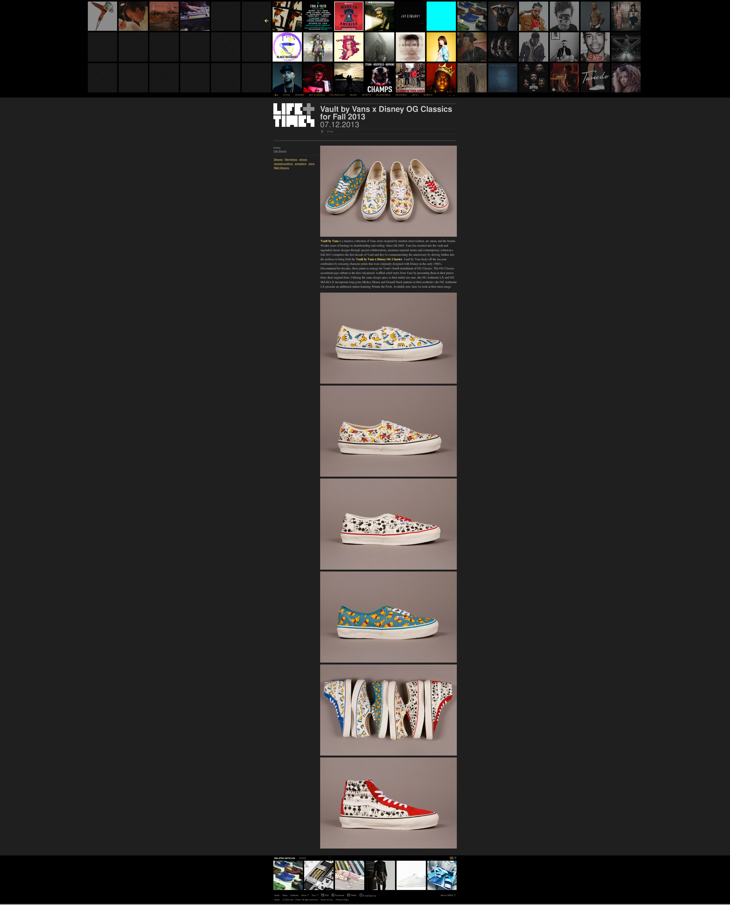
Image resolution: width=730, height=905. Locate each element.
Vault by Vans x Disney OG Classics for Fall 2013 (386, 112)
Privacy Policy (342, 900)
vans (311, 163)
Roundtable (383, 95)
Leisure (299, 95)
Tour (314, 895)
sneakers (300, 163)
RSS (327, 895)
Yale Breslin (279, 151)
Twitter (352, 895)
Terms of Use (326, 900)
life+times (291, 159)
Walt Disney (281, 167)
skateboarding (283, 163)
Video (284, 895)
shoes (303, 159)
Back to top (453, 857)
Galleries (294, 895)
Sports (366, 95)
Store (303, 895)
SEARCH (427, 95)
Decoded (401, 95)
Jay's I (415, 95)
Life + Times (293, 115)
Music (353, 95)
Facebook (338, 895)
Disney (278, 159)
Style (286, 95)
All (277, 95)
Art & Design (317, 95)
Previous (449, 95)
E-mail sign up (369, 895)
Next (454, 95)
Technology (337, 95)
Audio (276, 895)
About (277, 900)
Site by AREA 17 (448, 895)
